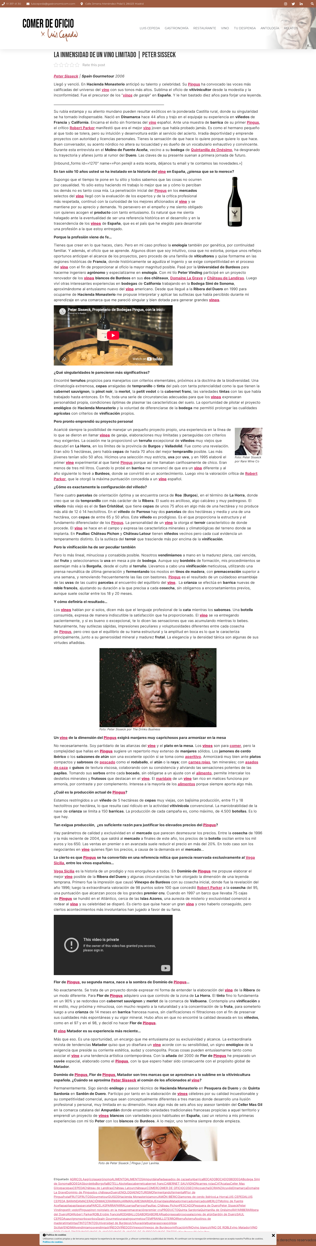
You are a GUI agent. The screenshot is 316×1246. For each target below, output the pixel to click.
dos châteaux (101, 1192)
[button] (312, 4)
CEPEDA (78, 1188)
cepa (61, 1188)
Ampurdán (150, 1179)
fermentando (162, 1192)
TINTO (82, 1223)
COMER (152, 1188)
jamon (152, 1197)
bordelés (90, 1183)
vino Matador (241, 1227)
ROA (70, 1214)
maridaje (164, 778)
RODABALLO (129, 1214)
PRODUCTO (170, 1210)
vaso (158, 1223)
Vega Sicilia (64, 871)
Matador (176, 1201)
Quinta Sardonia (189, 1210)
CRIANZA (217, 1188)
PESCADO (186, 1205)
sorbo (84, 1218)
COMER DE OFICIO (170, 1188)
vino (105, 89)
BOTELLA (114, 1183)
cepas (68, 1188)
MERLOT (213, 1201)
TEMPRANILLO (156, 1218)
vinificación (178, 1227)
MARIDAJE (149, 1201)
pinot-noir (95, 1210)
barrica (198, 1179)
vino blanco (201, 1227)
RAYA (236, 1210)
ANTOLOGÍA (270, 28)
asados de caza (176, 1179)
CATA (219, 1183)
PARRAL (120, 1205)
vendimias (101, 1227)
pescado (107, 762)
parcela (86, 1205)
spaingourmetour (134, 1218)
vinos (127, 95)
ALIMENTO (118, 1179)
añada (161, 1179)
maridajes (163, 1201)
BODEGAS (76, 1183)
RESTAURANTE (204, 28)
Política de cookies (53, 1242)
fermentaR (178, 1192)
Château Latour (123, 1188)
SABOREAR (155, 1214)
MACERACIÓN (90, 1201)
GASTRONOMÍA (176, 28)
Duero (115, 1192)
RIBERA (245, 1210)
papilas (76, 1205)
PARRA (110, 1205)
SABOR (142, 1214)
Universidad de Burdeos (113, 1223)
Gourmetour (99, 1197)
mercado (188, 1201)
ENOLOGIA (126, 1192)
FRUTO (75, 1197)
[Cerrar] (273, 1235)
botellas (126, 1183)
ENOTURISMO (144, 1192)
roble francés (111, 1214)
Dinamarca (239, 1188)
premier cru (154, 1210)
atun (190, 1179)
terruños (194, 1218)
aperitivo (193, 756)
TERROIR (172, 1218)
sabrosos (181, 1214)
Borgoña (101, 1183)
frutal (66, 1197)
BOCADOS (223, 1179)
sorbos (92, 1218)
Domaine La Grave (186, 278)
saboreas (169, 1214)
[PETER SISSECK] (158, 1144)
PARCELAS (98, 1205)
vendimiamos (85, 1227)
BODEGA (236, 1179)
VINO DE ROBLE (220, 1227)
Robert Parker (82, 128)
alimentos (186, 784)
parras (130, 1205)
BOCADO (209, 1179)
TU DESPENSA (245, 28)
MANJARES (134, 1201)
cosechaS (204, 1188)
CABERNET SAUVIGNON (181, 1183)
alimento (204, 773)
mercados (201, 1201)
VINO (225, 28)
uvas (139, 1223)
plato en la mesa (113, 1210)
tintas (74, 1223)
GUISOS (113, 1197)
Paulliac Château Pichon (162, 1205)
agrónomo (104, 1179)
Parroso (140, 1205)
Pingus (194, 84)
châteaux (140, 1188)
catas (226, 1183)
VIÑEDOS (125, 1227)
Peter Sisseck (229, 1205)
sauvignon (72, 1218)
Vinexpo (137, 1227)
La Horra (221, 1197)
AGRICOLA (77, 1179)
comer (235, 745)
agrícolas (91, 1179)
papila (66, 1205)
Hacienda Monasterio (133, 1197)
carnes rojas (199, 762)
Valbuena (149, 1223)
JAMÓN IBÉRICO (168, 1197)
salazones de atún (200, 1214)
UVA (133, 1223)
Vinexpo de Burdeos (157, 1227)
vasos (166, 1223)
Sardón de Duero (224, 1214)
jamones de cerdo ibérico (197, 1197)
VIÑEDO (113, 1227)
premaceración (135, 1210)
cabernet (137, 1183)
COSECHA (190, 1188)
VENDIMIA (69, 1227)
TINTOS (92, 1223)
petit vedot (72, 1210)
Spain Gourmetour (109, 1218)
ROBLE (97, 1214)
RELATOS (291, 28)
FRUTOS (85, 1197)
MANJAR (120, 1201)
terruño (183, 1218)
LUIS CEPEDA (150, 28)
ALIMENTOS (134, 1179)
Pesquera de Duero (206, 1205)
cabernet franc (154, 1183)
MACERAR (107, 1201)
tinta (67, 1223)
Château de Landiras (225, 278)
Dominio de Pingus (79, 1192)
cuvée (228, 1188)
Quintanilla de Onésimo (211, 150)
